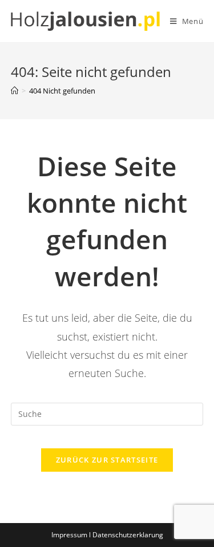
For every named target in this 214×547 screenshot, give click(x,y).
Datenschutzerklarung (127, 535)
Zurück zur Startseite (107, 460)
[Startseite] (14, 91)
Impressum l (71, 535)
